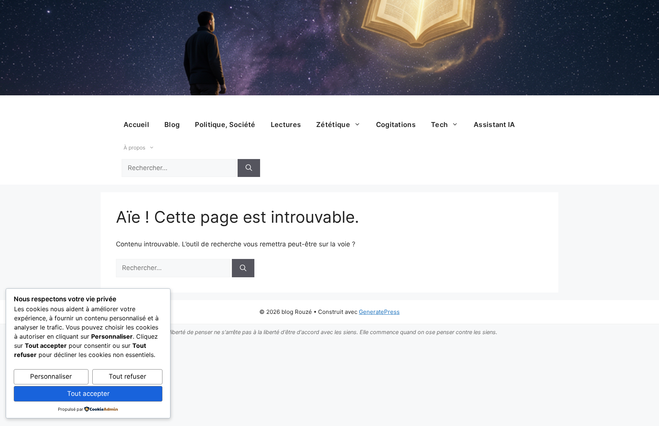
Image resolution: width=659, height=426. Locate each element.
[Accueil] (329, 47)
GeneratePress (379, 311)
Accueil (136, 125)
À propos (134, 148)
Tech (439, 125)
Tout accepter (88, 393)
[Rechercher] (249, 168)
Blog (172, 125)
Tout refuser (127, 376)
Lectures (286, 125)
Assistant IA (494, 125)
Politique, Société (225, 125)
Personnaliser (51, 376)
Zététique (333, 125)
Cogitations (396, 125)
